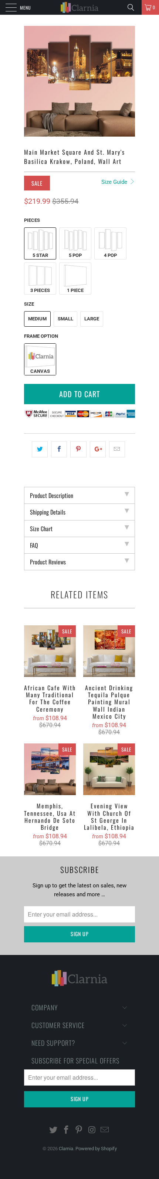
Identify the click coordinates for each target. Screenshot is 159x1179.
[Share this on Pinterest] (78, 449)
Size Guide (115, 182)
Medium (37, 319)
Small (65, 319)
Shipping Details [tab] (47, 512)
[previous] (31, 81)
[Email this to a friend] (117, 449)
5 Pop (75, 255)
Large (91, 319)
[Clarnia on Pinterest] (79, 1130)
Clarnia (66, 1148)
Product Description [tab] (51, 495)
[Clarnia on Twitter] (53, 1130)
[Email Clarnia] (105, 1130)
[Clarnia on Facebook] (66, 1130)
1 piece (75, 290)
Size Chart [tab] (41, 528)
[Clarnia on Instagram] (92, 1130)
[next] (128, 81)
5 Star (40, 255)
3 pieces (40, 290)
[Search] (133, 7)
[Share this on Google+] (98, 449)
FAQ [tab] (34, 545)
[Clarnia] (79, 7)
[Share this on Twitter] (40, 449)
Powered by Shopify (96, 1148)
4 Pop (110, 255)
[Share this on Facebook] (59, 449)
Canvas (40, 371)
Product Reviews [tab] (48, 561)
